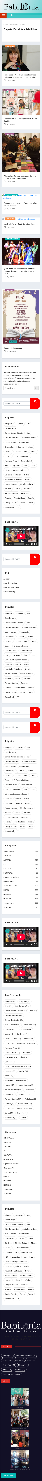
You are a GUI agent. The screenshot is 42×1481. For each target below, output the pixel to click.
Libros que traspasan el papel (16, 470)
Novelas (8, 489)
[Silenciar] (32, 544)
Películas (27, 489)
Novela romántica (26, 484)
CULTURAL (10, 46)
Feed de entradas (10, 583)
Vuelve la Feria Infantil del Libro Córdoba (20, 224)
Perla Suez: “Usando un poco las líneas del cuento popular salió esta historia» (20, 76)
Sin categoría (12, 195)
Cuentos (21, 447)
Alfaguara (8, 424)
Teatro (30, 503)
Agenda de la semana (13, 348)
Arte (28, 424)
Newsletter (7, 894)
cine (28, 433)
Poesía (31, 498)
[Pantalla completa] (35, 544)
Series (22, 503)
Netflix (26, 475)
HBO (7, 466)
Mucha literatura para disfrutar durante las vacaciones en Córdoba (20, 177)
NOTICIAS (10, 90)
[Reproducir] (6, 544)
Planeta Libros (19, 498)
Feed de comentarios (11, 587)
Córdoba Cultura (21, 452)
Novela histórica (11, 484)
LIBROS (6, 890)
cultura (30, 447)
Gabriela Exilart (26, 461)
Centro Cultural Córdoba (14, 433)
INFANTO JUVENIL (13, 239)
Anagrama (19, 424)
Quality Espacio (11, 503)
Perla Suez (25, 493)
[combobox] (21, 388)
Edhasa (33, 452)
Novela (27, 479)
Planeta (8, 498)
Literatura (8, 475)
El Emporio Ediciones (22, 456)
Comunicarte (24, 442)
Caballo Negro (10, 428)
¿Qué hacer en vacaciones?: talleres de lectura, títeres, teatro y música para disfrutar (20, 271)
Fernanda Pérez (11, 461)
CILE (5, 864)
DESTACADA (8, 873)
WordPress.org (9, 592)
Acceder (7, 579)
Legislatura (16, 466)
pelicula (17, 489)
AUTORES (7, 860)
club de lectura (10, 442)
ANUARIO (7, 856)
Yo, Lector (7, 907)
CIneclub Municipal (12, 438)
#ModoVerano (9, 851)
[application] (21, 536)
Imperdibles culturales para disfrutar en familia (20, 119)
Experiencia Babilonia (11, 877)
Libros (33, 466)
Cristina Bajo (9, 447)
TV (18, 507)
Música (18, 475)
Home (6, 24)
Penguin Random (11, 493)
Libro (25, 466)
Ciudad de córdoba (29, 438)
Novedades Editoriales (13, 479)
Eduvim (7, 456)
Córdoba (8, 452)
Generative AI (9, 881)
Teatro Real (9, 507)
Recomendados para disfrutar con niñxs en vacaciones (20, 204)
